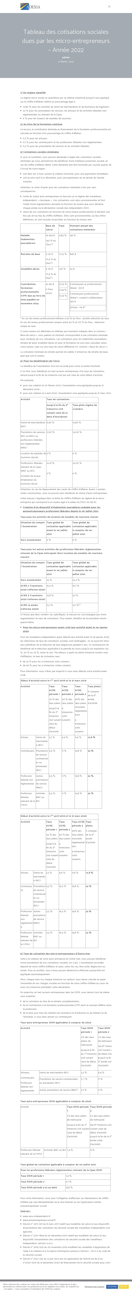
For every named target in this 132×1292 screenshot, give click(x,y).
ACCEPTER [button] (112, 1286)
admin (66, 57)
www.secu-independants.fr (37, 1216)
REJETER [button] (123, 1286)
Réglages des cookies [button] (94, 1287)
